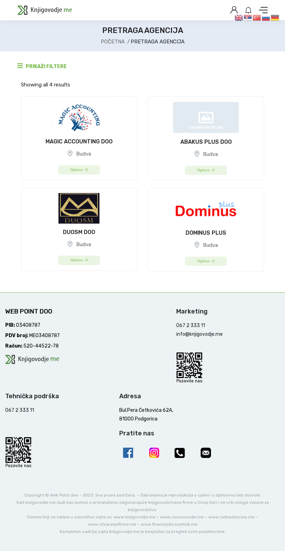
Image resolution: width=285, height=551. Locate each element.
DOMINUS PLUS (206, 232)
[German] (275, 17)
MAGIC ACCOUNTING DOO (79, 141)
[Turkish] (257, 17)
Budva (83, 154)
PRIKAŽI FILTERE (46, 66)
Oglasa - (79, 170)
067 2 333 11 (190, 325)
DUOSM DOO (79, 232)
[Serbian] (248, 17)
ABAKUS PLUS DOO (206, 142)
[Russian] (266, 17)
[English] (239, 17)
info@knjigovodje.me (199, 334)
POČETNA (113, 42)
